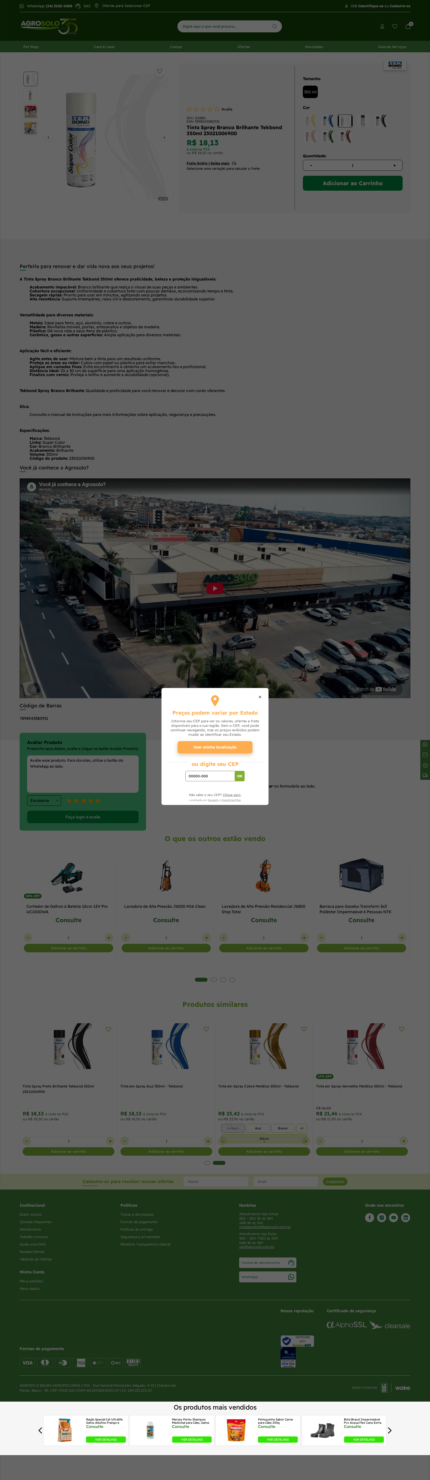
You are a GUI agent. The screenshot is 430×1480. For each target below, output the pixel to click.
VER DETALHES (106, 1439)
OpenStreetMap (231, 800)
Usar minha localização (215, 747)
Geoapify (213, 800)
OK (239, 776)
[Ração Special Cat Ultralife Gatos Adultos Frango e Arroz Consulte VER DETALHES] (64, 1441)
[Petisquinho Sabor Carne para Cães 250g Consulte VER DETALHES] (236, 1441)
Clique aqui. (232, 795)
